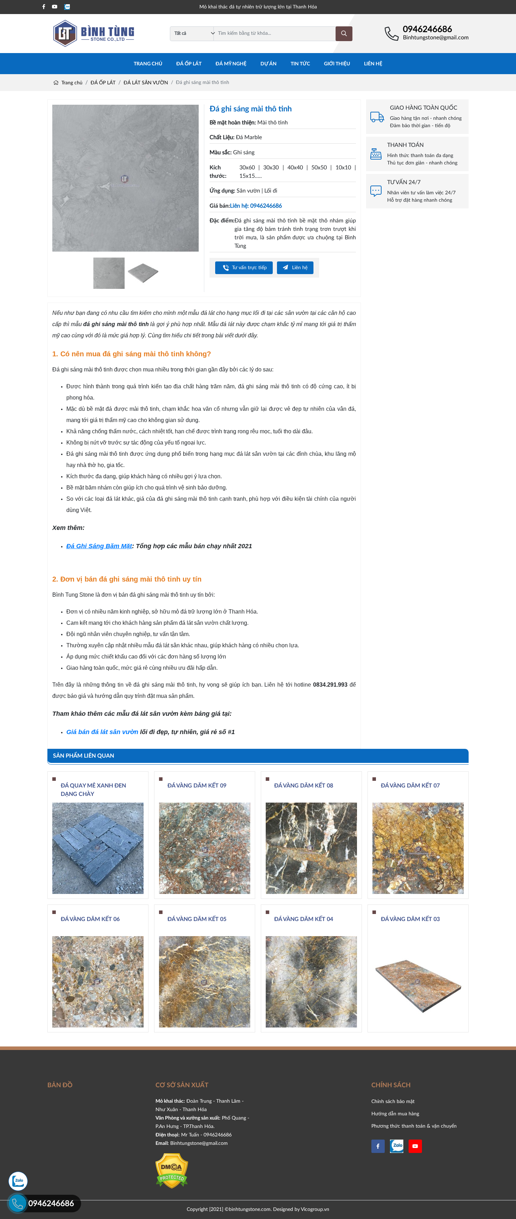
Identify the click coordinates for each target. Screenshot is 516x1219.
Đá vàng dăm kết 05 (196, 919)
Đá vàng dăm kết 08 (303, 786)
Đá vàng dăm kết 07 (410, 786)
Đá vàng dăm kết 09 (196, 786)
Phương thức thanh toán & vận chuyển (414, 1126)
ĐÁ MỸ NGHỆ (231, 63)
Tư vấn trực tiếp (249, 267)
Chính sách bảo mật (393, 1101)
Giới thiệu (337, 63)
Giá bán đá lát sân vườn (102, 731)
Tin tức (300, 63)
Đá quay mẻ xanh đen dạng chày (93, 790)
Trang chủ (148, 63)
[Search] (344, 33)
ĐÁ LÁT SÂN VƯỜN (146, 82)
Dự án (268, 63)
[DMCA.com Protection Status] (172, 1170)
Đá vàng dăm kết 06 (90, 919)
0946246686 (427, 29)
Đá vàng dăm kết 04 (303, 919)
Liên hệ (373, 63)
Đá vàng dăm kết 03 (410, 919)
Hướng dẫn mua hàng (395, 1113)
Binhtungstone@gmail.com (436, 37)
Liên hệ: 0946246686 (256, 206)
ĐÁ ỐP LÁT (188, 63)
